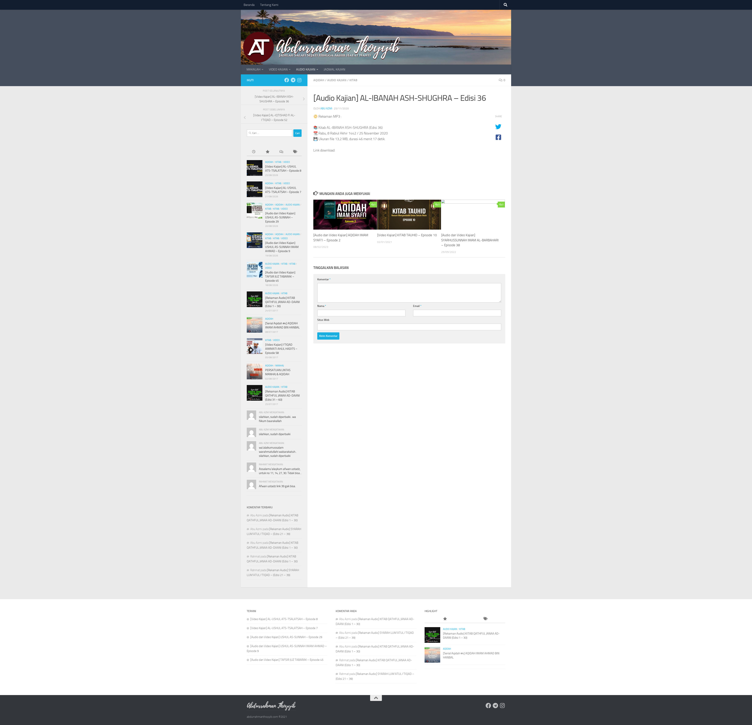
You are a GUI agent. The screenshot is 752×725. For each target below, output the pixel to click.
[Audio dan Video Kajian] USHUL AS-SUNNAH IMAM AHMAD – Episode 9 (282, 247)
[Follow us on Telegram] (293, 80)
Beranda (249, 5)
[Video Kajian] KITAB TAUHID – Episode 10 (407, 235)
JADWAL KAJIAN (334, 69)
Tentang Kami (269, 5)
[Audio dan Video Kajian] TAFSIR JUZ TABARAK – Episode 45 (280, 276)
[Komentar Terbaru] (281, 152)
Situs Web (323, 320)
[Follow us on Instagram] (299, 80)
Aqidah (318, 80)
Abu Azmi (326, 108)
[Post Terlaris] (267, 152)
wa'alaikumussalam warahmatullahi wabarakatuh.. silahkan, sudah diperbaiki (277, 452)
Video (286, 162)
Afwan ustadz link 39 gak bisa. (277, 486)
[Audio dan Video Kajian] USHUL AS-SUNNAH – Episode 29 (280, 217)
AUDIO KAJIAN (305, 69)
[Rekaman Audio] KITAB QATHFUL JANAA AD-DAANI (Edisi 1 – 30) (282, 302)
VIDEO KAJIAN (278, 69)
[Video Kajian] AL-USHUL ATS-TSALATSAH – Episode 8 (284, 619)
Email (417, 306)
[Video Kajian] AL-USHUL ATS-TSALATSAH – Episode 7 (284, 628)
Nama (321, 306)
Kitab (353, 80)
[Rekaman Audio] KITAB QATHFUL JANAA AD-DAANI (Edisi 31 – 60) (282, 395)
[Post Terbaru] (253, 152)
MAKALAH (253, 69)
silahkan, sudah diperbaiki (274, 434)
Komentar (324, 279)
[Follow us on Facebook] (286, 80)
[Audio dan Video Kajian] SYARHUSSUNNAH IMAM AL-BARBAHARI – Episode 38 (470, 240)
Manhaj (279, 365)
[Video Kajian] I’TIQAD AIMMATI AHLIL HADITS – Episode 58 (281, 349)
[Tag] (295, 152)
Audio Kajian (336, 80)
